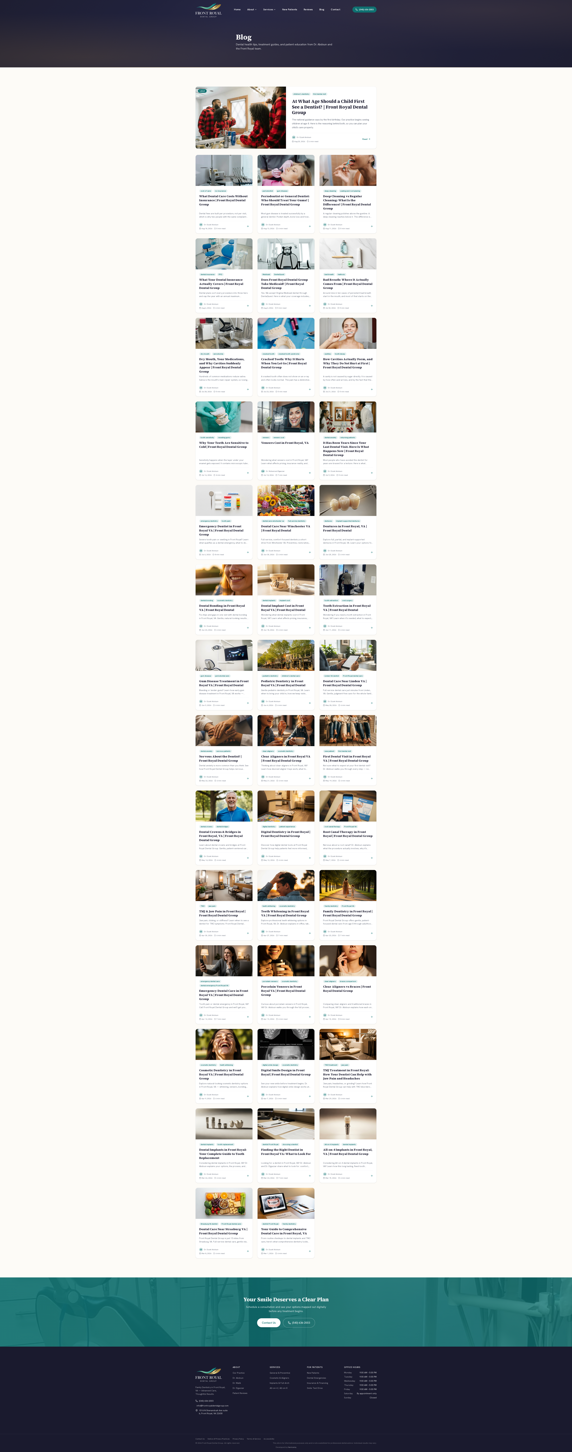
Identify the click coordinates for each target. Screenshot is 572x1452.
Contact (335, 9)
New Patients (289, 9)
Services (268, 9)
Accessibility (269, 1439)
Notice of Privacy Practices (219, 1439)
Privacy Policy (238, 1439)
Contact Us (269, 1322)
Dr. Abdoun (238, 1378)
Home (237, 9)
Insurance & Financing (317, 1383)
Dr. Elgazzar (238, 1388)
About (250, 9)
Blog (321, 9)
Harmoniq (292, 1447)
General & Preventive (280, 1372)
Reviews (308, 9)
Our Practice (239, 1372)
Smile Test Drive (315, 1388)
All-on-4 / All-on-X (278, 1388)
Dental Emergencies (316, 1378)
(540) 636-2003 (301, 1322)
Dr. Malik (237, 1383)
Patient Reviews (240, 1393)
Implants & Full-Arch (279, 1383)
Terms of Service (254, 1439)
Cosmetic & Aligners (279, 1378)
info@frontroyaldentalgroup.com (212, 1405)
